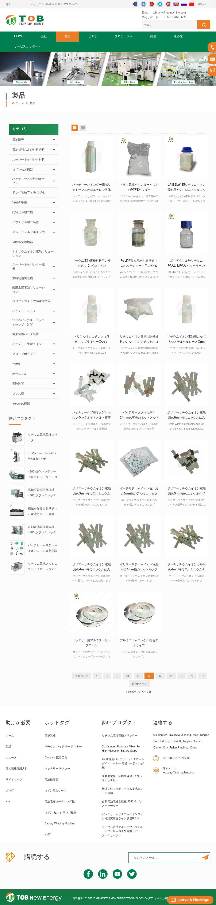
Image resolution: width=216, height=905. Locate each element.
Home (18, 36)
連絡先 (178, 36)
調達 (153, 36)
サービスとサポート (27, 46)
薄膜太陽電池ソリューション (28, 289)
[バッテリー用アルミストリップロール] (91, 613)
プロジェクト (123, 36)
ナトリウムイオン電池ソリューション (33, 253)
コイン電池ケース (55, 790)
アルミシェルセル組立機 (28, 232)
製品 (67, 36)
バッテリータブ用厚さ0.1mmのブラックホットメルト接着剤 (91, 415)
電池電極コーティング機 (60, 801)
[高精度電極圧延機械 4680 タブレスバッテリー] (16, 492)
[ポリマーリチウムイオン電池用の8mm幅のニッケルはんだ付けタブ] (186, 385)
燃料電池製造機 (22, 278)
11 (138, 675)
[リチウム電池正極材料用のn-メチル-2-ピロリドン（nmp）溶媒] (91, 233)
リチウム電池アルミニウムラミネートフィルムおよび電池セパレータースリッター (42, 567)
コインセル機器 (22, 169)
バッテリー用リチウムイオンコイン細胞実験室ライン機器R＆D (42, 548)
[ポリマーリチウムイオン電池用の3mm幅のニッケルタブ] (186, 461)
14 (171, 675)
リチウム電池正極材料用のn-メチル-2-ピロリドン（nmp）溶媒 (91, 264)
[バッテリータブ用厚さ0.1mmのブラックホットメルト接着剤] (91, 385)
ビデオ (92, 36)
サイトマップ (14, 779)
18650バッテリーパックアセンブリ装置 (28, 322)
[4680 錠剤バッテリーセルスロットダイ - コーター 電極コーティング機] (16, 474)
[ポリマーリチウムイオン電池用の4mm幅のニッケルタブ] (139, 537)
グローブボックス (24, 354)
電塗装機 (50, 735)
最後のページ (139, 683)
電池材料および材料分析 (28, 149)
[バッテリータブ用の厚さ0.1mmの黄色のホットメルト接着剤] (139, 385)
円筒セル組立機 (22, 212)
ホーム (20, 103)
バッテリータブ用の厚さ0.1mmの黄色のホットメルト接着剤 (139, 415)
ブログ (10, 790)
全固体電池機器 (22, 242)
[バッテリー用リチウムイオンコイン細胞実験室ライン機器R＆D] (16, 548)
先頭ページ (81, 675)
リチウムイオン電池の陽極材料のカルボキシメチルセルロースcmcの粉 (139, 340)
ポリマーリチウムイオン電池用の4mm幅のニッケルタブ (139, 567)
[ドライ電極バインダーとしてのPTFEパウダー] (139, 157)
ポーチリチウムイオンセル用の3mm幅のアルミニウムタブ (139, 491)
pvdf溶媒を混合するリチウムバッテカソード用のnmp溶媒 (139, 264)
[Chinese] (191, 4)
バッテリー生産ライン (27, 344)
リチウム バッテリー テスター (63, 746)
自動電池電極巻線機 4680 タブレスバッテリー (42, 530)
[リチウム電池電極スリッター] (16, 437)
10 (127, 675)
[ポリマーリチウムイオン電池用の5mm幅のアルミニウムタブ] (91, 461)
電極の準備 (19, 202)
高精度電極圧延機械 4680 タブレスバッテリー (42, 493)
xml (8, 801)
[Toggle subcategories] (54, 139)
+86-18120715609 (175, 17)
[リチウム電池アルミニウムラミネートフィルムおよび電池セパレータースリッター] (16, 566)
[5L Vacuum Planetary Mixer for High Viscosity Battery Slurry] (16, 455)
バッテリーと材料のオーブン (28, 181)
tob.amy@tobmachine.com (169, 12)
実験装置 (18, 383)
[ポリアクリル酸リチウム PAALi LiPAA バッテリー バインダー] (186, 233)
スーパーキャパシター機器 (28, 266)
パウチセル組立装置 (25, 222)
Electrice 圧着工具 (56, 757)
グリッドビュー (75, 128)
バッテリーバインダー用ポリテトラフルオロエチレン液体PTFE (91, 188)
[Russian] (184, 4)
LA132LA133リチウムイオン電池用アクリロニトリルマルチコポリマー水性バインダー (186, 188)
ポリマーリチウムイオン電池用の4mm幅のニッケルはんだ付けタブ (91, 567)
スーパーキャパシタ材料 (28, 159)
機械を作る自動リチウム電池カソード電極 (42, 511)
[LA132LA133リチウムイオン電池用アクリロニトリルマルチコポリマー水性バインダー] (186, 157)
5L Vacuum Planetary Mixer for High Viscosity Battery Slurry (42, 456)
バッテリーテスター (25, 311)
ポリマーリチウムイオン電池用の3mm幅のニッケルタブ (186, 491)
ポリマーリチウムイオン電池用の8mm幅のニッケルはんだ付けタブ (186, 415)
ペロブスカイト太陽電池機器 (31, 301)
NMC (48, 834)
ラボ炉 (16, 363)
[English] (176, 4)
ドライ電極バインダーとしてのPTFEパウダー (139, 187)
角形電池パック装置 (25, 334)
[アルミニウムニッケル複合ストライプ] (139, 613)
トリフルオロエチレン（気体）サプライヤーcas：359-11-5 (91, 340)
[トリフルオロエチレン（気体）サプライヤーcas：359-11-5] (91, 309)
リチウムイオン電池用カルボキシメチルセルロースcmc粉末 (186, 340)
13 (160, 675)
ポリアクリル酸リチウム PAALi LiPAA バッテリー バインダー (186, 264)
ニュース (11, 757)
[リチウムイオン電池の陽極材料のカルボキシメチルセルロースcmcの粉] (139, 309)
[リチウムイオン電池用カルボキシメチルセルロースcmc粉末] (186, 309)
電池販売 (18, 139)
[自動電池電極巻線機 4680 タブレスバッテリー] (16, 529)
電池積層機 (51, 779)
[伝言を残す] (190, 900)
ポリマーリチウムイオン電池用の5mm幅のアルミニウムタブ (91, 491)
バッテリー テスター (57, 768)
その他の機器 (21, 403)
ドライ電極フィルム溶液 (28, 192)
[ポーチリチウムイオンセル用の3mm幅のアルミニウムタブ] (139, 461)
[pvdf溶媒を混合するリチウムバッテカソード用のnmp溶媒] (139, 233)
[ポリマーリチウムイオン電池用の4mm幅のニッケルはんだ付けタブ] (91, 537)
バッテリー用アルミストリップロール (91, 643)
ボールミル (19, 373)
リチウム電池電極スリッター (42, 437)
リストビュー (83, 128)
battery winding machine (60, 823)
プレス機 (18, 393)
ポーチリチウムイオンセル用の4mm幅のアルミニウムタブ (186, 567)
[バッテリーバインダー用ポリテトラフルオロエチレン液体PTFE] (91, 157)
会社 (44, 36)
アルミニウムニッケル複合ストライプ (139, 643)
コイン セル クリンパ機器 (60, 812)
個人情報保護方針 (17, 768)
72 (191, 675)
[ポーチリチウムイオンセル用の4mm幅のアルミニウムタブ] (186, 537)
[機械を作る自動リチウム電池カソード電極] (16, 511)
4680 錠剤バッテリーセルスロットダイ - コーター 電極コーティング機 (43, 475)
